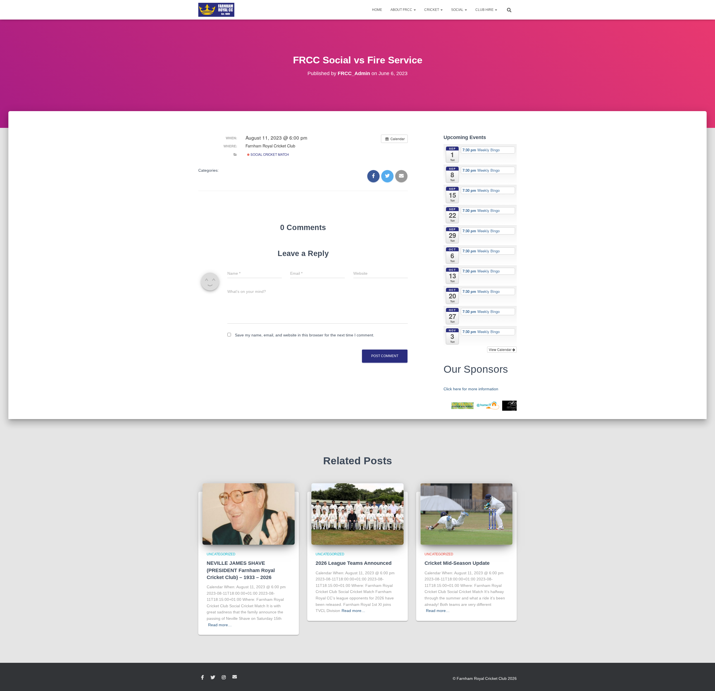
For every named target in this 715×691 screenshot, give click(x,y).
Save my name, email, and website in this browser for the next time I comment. (304, 335)
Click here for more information (471, 389)
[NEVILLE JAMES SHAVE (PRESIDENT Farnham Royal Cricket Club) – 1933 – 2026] (248, 513)
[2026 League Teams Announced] (357, 513)
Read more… (220, 625)
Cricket (432, 10)
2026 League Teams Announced (354, 563)
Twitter (213, 677)
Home (377, 10)
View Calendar (500, 349)
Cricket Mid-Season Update (457, 563)
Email (235, 677)
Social (457, 10)
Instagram (223, 677)
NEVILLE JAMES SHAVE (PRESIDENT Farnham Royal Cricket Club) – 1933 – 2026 (241, 570)
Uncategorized (221, 554)
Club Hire (484, 10)
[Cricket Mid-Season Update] (466, 513)
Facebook (202, 677)
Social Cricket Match (269, 154)
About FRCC (401, 10)
